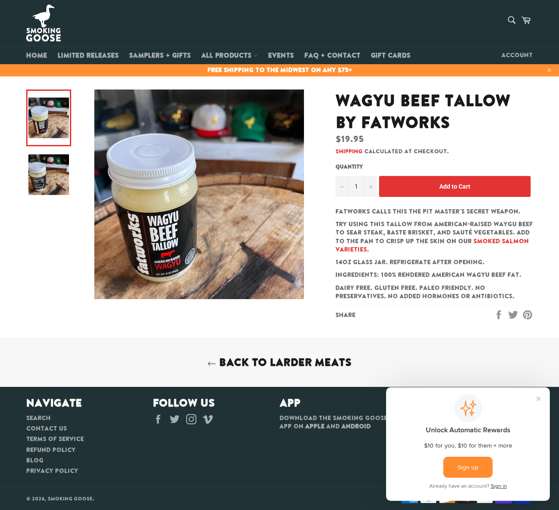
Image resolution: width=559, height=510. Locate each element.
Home (36, 55)
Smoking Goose (70, 498)
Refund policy (51, 449)
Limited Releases (88, 55)
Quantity (349, 166)
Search (38, 418)
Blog (35, 460)
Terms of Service (55, 438)
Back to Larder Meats (284, 362)
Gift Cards (391, 55)
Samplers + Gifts (160, 55)
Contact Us (46, 428)
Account (517, 55)
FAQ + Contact (332, 55)
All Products (227, 55)
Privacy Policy (52, 470)
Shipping (348, 151)
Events (281, 55)
